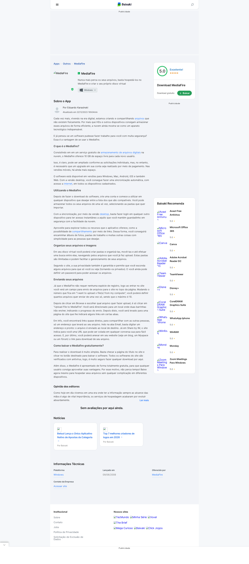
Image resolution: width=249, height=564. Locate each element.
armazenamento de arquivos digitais (121, 152)
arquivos (139, 118)
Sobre (57, 517)
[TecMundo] (121, 517)
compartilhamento (82, 231)
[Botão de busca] (192, 4)
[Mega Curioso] (123, 528)
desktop (104, 214)
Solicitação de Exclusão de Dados (68, 538)
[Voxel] (152, 517)
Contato (58, 522)
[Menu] (57, 4)
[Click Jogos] (154, 528)
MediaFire (157, 474)
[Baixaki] (139, 528)
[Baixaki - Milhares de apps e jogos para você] (124, 4)
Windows (59, 474)
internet (68, 183)
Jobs (56, 527)
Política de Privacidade (66, 532)
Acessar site (60, 486)
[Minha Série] (138, 517)
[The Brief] (120, 522)
